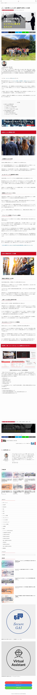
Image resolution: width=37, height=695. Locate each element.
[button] (4, 32)
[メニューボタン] (1, 1)
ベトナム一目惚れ (6, 524)
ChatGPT (4, 421)
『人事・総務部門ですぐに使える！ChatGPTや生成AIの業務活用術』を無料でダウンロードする (17, 245)
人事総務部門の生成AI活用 (11, 421)
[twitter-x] (17, 462)
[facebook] (15, 462)
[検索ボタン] (36, 1)
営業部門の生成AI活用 (6, 536)
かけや (13, 78)
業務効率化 (23, 421)
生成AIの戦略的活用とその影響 (9, 110)
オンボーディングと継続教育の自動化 (11, 106)
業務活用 (27, 421)
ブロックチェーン (6, 517)
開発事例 (4, 548)
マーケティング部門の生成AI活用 (8, 530)
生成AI (6, 421)
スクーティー (8, 78)
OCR (3, 513)
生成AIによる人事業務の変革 (9, 104)
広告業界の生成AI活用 (6, 538)
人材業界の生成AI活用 (6, 534)
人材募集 (4, 526)
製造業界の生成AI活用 (6, 544)
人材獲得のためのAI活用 (9, 105)
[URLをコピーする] (32, 32)
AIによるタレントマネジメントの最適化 (11, 114)
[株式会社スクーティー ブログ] (18, 1)
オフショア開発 (5, 515)
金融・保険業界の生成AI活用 (7, 546)
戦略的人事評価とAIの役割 (10, 111)
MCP (3, 511)
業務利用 (20, 421)
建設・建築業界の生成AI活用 (7, 540)
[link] (12, 462)
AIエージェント (5, 502)
